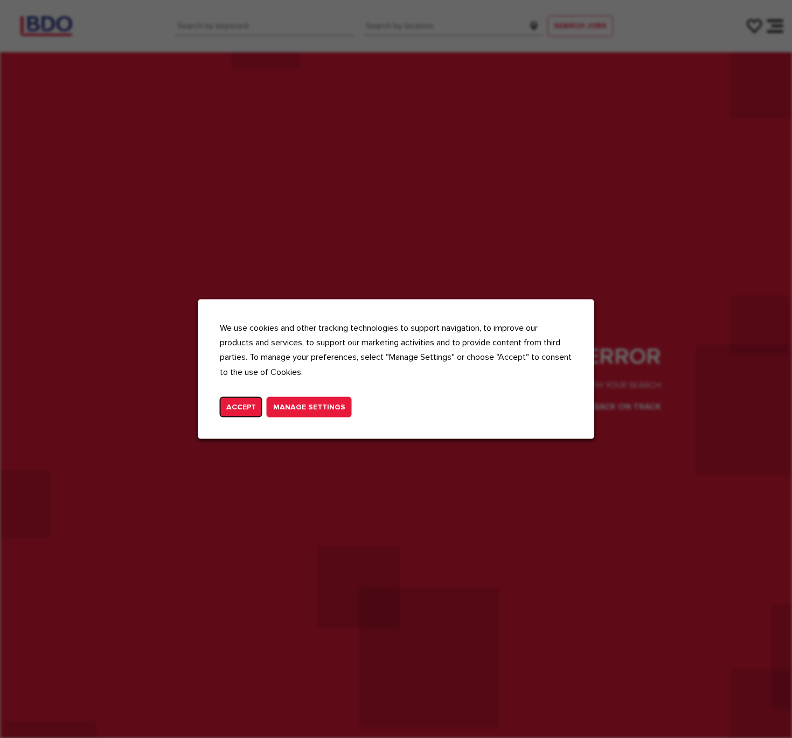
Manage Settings (309, 406)
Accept (241, 406)
